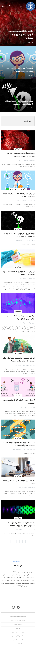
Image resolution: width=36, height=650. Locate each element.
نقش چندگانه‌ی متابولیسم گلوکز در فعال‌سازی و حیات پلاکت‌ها (18, 23)
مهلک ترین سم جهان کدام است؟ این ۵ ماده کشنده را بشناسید (18, 95)
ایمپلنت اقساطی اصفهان (18, 632)
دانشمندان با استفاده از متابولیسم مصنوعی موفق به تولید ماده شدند (21, 524)
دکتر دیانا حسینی (18, 644)
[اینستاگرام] (13, 607)
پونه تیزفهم (32, 160)
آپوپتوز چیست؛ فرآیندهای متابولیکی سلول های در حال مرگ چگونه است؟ (18, 359)
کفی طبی (18, 628)
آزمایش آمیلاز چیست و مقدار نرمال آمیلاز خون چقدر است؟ (18, 62)
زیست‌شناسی (18, 353)
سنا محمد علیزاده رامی (29, 365)
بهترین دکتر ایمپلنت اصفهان (18, 620)
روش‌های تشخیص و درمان (18, 189)
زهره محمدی (31, 530)
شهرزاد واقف (31, 278)
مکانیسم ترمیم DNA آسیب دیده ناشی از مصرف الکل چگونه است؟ (19, 444)
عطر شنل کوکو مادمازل (18, 636)
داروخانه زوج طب (18, 624)
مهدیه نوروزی (31, 487)
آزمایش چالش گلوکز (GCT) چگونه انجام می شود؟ (19, 402)
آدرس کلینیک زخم (18, 640)
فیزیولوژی (18, 149)
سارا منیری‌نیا (31, 200)
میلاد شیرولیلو (31, 241)
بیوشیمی (18, 229)
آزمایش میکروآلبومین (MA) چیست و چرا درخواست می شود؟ (19, 273)
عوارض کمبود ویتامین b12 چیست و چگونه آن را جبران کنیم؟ (21, 317)
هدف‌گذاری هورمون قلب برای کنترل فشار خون (19, 482)
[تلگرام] (18, 607)
